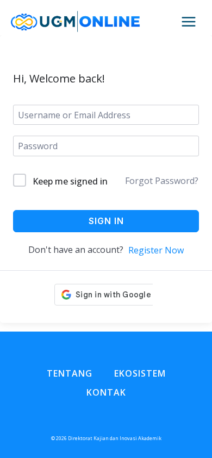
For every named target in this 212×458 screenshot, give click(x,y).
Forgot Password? (161, 181)
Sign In (106, 220)
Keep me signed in (70, 181)
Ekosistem (140, 373)
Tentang (69, 373)
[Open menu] (194, 22)
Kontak (106, 392)
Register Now (156, 250)
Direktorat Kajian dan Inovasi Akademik (114, 438)
